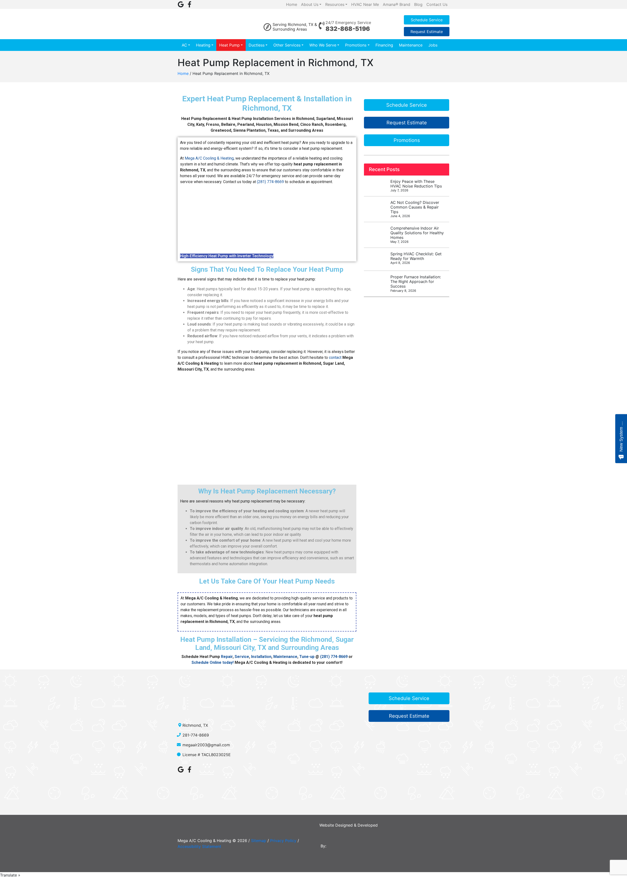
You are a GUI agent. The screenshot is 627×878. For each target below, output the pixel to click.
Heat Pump (229, 45)
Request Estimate (426, 31)
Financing (384, 45)
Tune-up (306, 656)
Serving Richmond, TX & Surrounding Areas (295, 27)
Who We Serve (322, 45)
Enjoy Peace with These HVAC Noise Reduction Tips (416, 185)
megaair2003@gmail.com (206, 744)
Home (183, 73)
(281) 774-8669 (270, 181)
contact (335, 357)
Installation (261, 656)
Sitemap (258, 840)
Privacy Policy (283, 840)
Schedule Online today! (213, 662)
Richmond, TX (195, 725)
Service (242, 656)
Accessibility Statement (199, 846)
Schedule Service (427, 19)
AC (184, 45)
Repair (227, 656)
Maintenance (410, 45)
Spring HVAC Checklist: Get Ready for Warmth (416, 258)
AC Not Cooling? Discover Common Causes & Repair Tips (414, 209)
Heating (203, 45)
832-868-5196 (348, 28)
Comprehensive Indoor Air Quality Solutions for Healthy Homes (417, 235)
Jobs (432, 45)
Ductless (257, 45)
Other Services (287, 45)
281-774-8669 (195, 735)
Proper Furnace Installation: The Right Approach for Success (415, 283)
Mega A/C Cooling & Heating (209, 158)
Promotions (355, 45)
